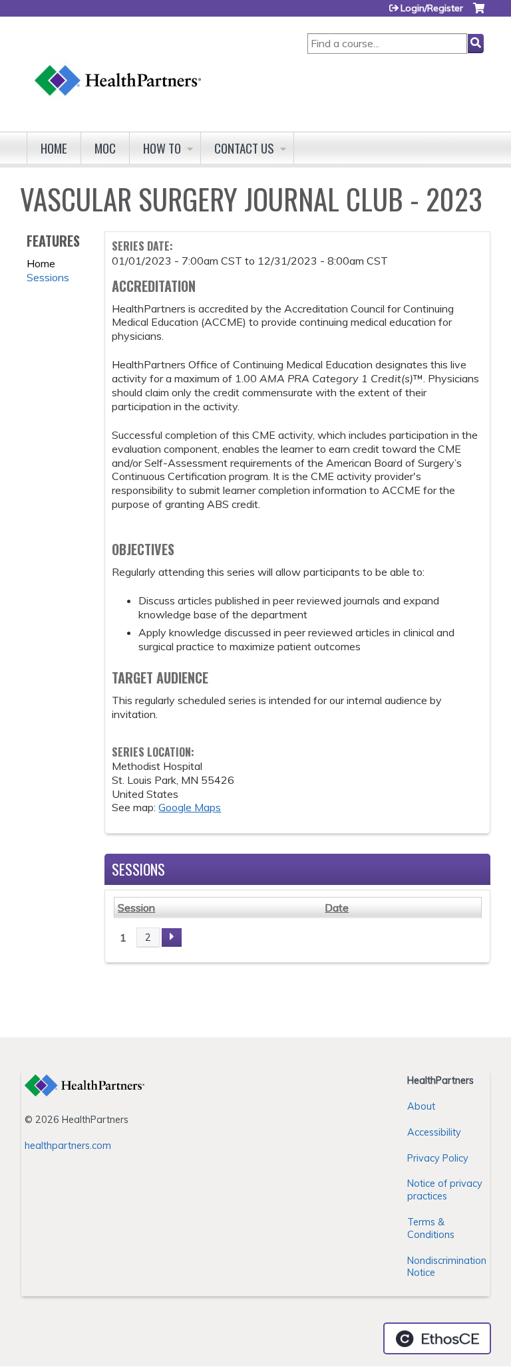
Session (136, 907)
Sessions (48, 277)
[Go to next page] (171, 937)
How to (162, 148)
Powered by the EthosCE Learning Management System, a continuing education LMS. (437, 1338)
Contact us (244, 148)
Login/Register (432, 8)
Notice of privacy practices (444, 1190)
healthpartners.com (68, 1146)
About (421, 1106)
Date (337, 907)
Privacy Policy (437, 1158)
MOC (105, 148)
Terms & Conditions (430, 1228)
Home (54, 148)
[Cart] (478, 13)
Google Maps (189, 807)
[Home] (118, 67)
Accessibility (434, 1132)
